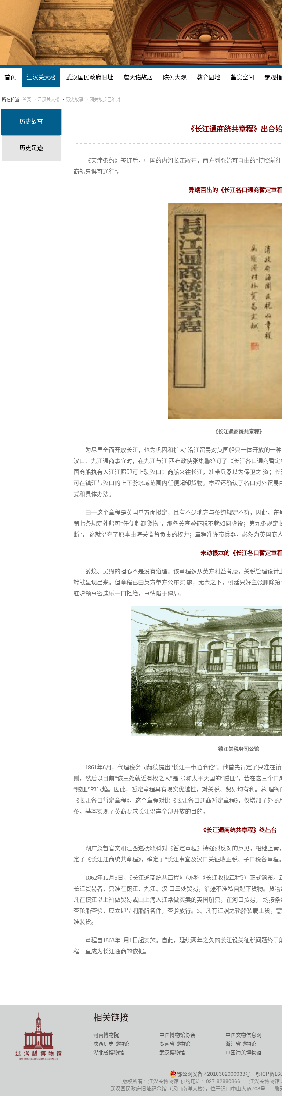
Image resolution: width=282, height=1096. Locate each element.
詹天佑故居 (138, 77)
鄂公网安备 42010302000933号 (213, 1074)
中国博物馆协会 (177, 1035)
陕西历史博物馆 (111, 1044)
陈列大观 (175, 77)
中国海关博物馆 (243, 1053)
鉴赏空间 (242, 77)
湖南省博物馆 (174, 1044)
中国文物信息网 (243, 1035)
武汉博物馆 (172, 1053)
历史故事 (74, 99)
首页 (10, 77)
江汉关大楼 (41, 77)
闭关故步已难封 (105, 99)
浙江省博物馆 (240, 1044)
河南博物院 (106, 1035)
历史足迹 (31, 148)
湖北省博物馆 (108, 1053)
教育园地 (208, 77)
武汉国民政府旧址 (89, 77)
